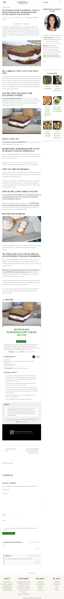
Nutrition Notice (7, 590)
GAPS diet (35, 270)
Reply (38, 548)
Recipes (8, 7)
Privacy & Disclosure (7, 588)
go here (21, 86)
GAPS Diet (57, 581)
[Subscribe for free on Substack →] (52, 56)
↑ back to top (32, 573)
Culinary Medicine (40, 584)
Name (4, 514)
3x (38, 356)
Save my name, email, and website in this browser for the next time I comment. (21, 529)
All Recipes (40, 581)
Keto (57, 586)
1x (33, 356)
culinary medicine (48, 37)
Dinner (40, 588)
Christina (12, 419)
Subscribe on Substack (23, 594)
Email (4, 520)
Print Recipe (26, 23)
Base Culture (25, 272)
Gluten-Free (57, 584)
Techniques (40, 586)
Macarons (40, 590)
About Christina (7, 581)
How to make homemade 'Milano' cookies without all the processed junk (32, 450)
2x (36, 356)
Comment (5, 493)
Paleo (56, 588)
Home (3, 7)
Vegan (56, 590)
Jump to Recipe (18, 23)
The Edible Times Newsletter (23, 581)
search (44, 61)
